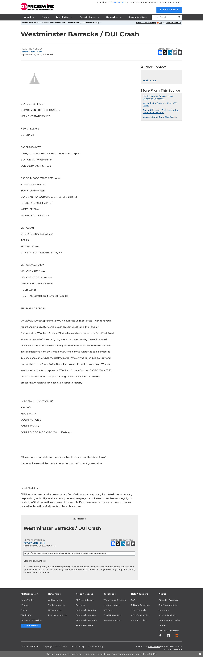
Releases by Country (86, 615)
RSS (160, 23)
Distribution (26, 615)
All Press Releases (84, 600)
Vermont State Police (31, 51)
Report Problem (139, 620)
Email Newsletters (173, 23)
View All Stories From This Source (160, 117)
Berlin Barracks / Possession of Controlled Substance (158, 97)
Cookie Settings (96, 646)
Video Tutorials (138, 610)
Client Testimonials (140, 615)
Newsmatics (154, 647)
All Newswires (55, 600)
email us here (149, 80)
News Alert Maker (112, 620)
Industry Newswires (57, 615)
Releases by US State (86, 620)
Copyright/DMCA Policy (55, 646)
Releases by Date (84, 625)
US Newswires (55, 610)
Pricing (144, 2)
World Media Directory (146, 23)
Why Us (24, 605)
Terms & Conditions (30, 646)
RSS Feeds (109, 610)
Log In (179, 2)
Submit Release (169, 9)
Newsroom (164, 610)
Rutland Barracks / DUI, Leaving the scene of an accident (161, 111)
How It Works (27, 600)
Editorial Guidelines (140, 605)
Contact (167, 2)
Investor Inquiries (167, 615)
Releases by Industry (86, 610)
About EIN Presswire (168, 600)
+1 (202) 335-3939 (117, 2)
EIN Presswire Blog (168, 605)
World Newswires (56, 605)
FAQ (133, 600)
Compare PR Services (31, 620)
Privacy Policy (77, 646)
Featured (80, 605)
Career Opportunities (169, 620)
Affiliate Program (112, 605)
